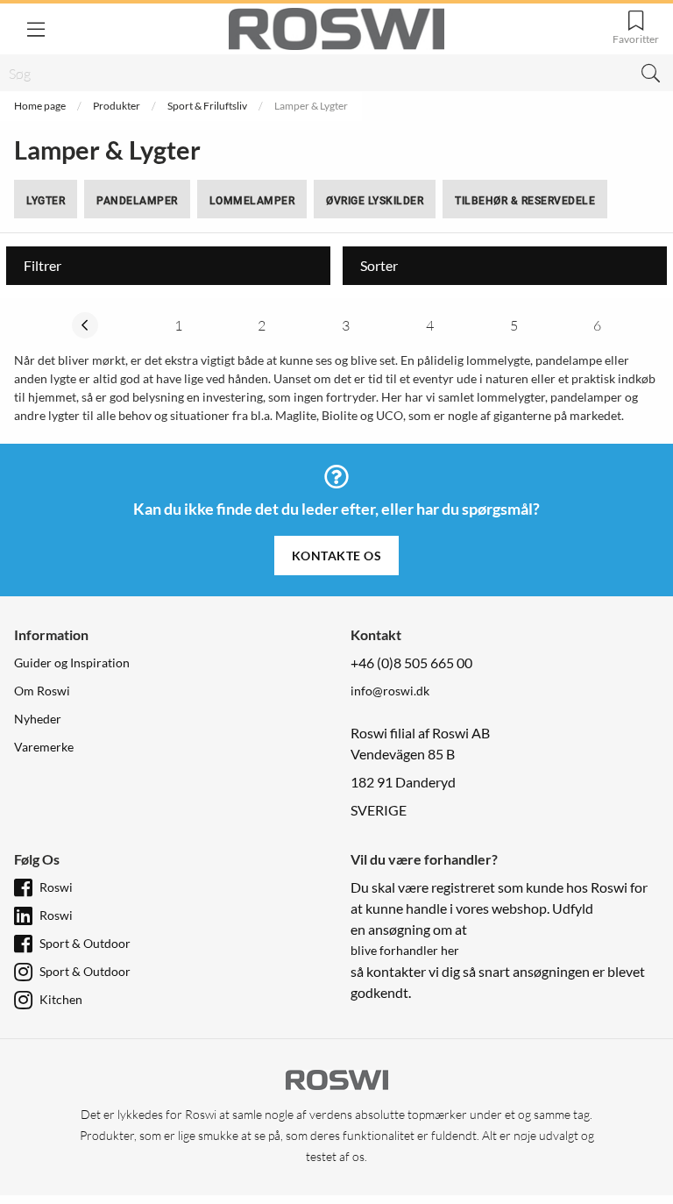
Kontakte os (337, 555)
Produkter (116, 105)
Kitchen (60, 999)
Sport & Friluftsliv (207, 105)
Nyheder (37, 718)
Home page (40, 105)
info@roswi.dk (390, 690)
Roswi (56, 887)
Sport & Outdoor (85, 943)
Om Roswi (42, 690)
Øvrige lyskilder (374, 201)
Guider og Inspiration (72, 662)
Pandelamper (137, 201)
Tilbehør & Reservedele (525, 201)
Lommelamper (252, 201)
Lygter (45, 201)
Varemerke (44, 746)
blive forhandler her (405, 950)
